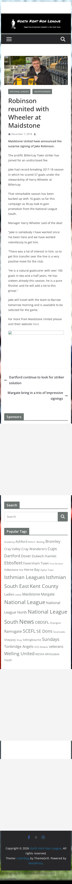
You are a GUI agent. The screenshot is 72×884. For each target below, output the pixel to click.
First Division (56, 563)
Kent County (44, 586)
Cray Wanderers (34, 549)
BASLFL (32, 542)
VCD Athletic (41, 647)
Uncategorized (42, 91)
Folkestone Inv (13, 570)
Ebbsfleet (13, 563)
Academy (9, 542)
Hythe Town (47, 570)
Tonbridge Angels (19, 646)
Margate (48, 594)
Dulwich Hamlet (44, 556)
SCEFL (29, 631)
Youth (8, 660)
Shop (19, 640)
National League (24, 602)
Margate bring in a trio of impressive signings (35, 396)
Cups (52, 548)
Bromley (52, 541)
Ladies (9, 594)
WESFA (39, 654)
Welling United (19, 653)
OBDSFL (42, 622)
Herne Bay (32, 569)
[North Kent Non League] (36, 16)
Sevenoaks (59, 632)
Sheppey (10, 640)
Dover (26, 556)
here (36, 324)
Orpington (55, 623)
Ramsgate (13, 631)
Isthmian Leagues (24, 577)
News (26, 622)
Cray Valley (12, 549)
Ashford (21, 541)
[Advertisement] (36, 459)
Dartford (12, 555)
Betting (41, 542)
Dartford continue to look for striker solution (36, 380)
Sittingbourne (32, 640)
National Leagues (19, 91)
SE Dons (44, 631)
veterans (56, 646)
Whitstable (52, 654)
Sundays (50, 639)
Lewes (18, 594)
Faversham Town (36, 563)
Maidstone (31, 594)
